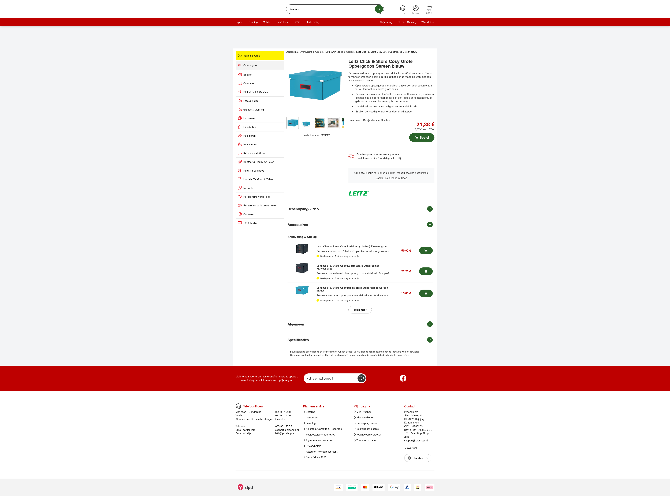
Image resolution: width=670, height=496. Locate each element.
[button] (315, 85)
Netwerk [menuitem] (248, 188)
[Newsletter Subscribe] (362, 378)
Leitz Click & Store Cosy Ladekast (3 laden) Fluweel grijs (352, 246)
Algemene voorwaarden (319, 440)
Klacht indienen (365, 417)
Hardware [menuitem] (249, 118)
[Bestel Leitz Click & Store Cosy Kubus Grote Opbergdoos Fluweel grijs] (426, 271)
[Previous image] (291, 85)
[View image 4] (333, 123)
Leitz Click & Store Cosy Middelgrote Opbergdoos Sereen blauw (352, 289)
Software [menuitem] (248, 214)
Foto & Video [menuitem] (251, 101)
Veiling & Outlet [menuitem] (252, 55)
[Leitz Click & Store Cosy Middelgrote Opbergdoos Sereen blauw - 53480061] (302, 290)
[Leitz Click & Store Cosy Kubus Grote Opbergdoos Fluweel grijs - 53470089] (302, 268)
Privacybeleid (313, 446)
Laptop (239, 22)
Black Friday (313, 22)
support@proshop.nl (287, 429)
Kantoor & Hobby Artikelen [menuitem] (258, 162)
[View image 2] (306, 123)
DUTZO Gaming (407, 22)
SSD (297, 22)
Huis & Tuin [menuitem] (250, 127)
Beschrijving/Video (303, 208)
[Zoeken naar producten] (379, 9)
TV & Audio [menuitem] (250, 223)
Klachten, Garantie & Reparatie (324, 428)
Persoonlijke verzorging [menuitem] (256, 196)
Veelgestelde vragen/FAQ (320, 434)
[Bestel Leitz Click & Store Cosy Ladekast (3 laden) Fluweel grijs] (426, 250)
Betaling (310, 412)
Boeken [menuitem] (247, 74)
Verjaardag (386, 22)
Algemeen (296, 324)
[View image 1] (292, 123)
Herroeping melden (367, 423)
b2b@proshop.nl (284, 433)
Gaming (253, 22)
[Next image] (338, 85)
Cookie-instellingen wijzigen (391, 178)
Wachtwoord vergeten (369, 434)
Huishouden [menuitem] (250, 144)
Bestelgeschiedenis (367, 428)
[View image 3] (320, 123)
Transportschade (366, 440)
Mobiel (266, 22)
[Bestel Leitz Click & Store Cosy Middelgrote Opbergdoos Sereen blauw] (426, 293)
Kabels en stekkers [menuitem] (254, 153)
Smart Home (283, 22)
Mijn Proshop (364, 412)
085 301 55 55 (283, 426)
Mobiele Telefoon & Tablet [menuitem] (258, 179)
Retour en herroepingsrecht (321, 451)
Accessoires (298, 224)
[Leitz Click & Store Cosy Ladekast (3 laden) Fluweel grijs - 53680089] (302, 249)
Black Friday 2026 (316, 457)
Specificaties (298, 339)
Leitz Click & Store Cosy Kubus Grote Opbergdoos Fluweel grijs (348, 267)
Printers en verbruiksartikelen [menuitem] (260, 205)
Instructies (312, 417)
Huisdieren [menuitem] (249, 135)
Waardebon (427, 22)
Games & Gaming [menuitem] (253, 109)
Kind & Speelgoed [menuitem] (253, 170)
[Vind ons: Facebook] (403, 378)
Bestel (424, 137)
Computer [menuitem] (249, 83)
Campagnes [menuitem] (250, 65)
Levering (311, 423)
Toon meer (360, 309)
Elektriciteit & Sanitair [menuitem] (255, 92)
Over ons (412, 447)
